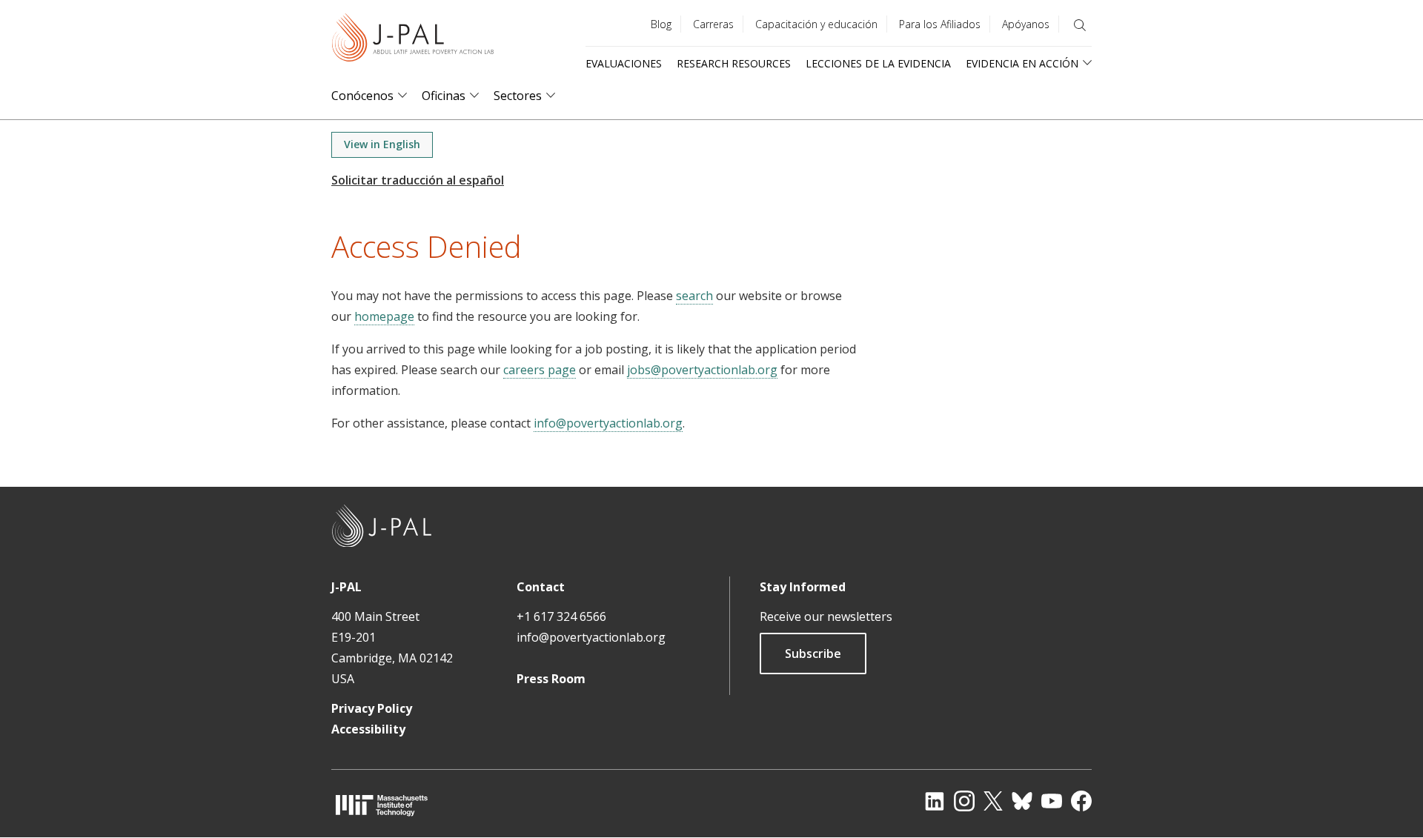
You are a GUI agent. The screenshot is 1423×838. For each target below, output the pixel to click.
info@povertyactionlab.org (608, 423)
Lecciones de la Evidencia (878, 63)
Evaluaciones (624, 63)
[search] (1080, 25)
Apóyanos (1025, 24)
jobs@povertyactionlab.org (702, 370)
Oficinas (443, 96)
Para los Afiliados (940, 24)
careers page (539, 370)
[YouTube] (1051, 801)
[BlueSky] (1022, 801)
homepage (384, 316)
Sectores (518, 96)
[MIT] (381, 805)
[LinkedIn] (934, 801)
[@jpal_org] (964, 801)
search (694, 295)
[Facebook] (1081, 801)
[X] (993, 801)
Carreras (713, 24)
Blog (661, 24)
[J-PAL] (412, 40)
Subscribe (813, 653)
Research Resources (734, 63)
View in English (382, 144)
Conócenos (362, 96)
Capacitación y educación (816, 24)
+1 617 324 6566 (561, 616)
